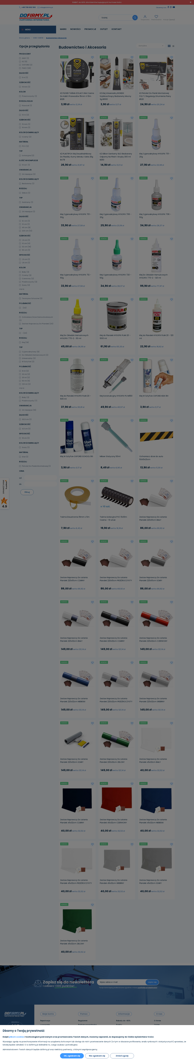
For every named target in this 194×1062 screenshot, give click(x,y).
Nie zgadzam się (97, 1055)
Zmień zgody (122, 1055)
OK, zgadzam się (72, 1055)
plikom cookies (16, 1037)
